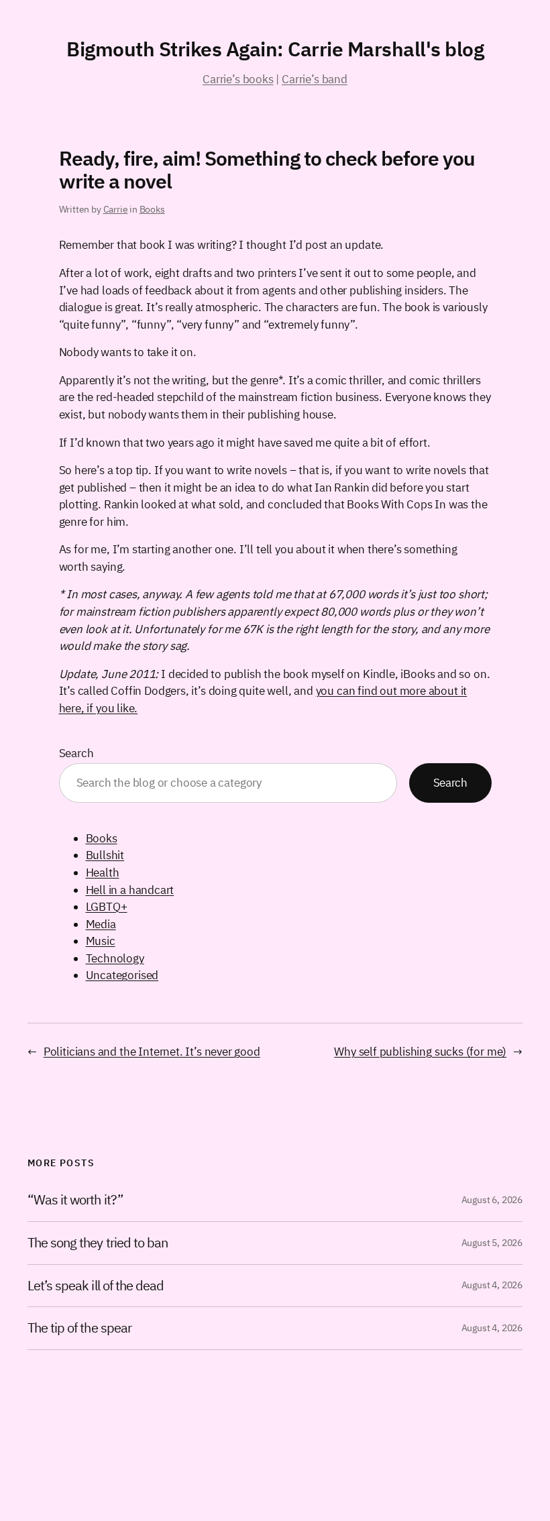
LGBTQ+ (106, 906)
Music (100, 941)
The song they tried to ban (98, 1243)
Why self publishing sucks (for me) (420, 1051)
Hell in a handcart (130, 890)
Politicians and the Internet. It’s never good (152, 1051)
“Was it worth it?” (75, 1200)
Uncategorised (122, 975)
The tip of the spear (79, 1328)
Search (76, 753)
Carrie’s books (238, 79)
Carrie (115, 209)
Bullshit (105, 855)
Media (101, 924)
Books (152, 209)
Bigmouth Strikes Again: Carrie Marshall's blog (275, 49)
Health (102, 872)
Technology (115, 958)
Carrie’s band (314, 79)
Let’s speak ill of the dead (96, 1286)
